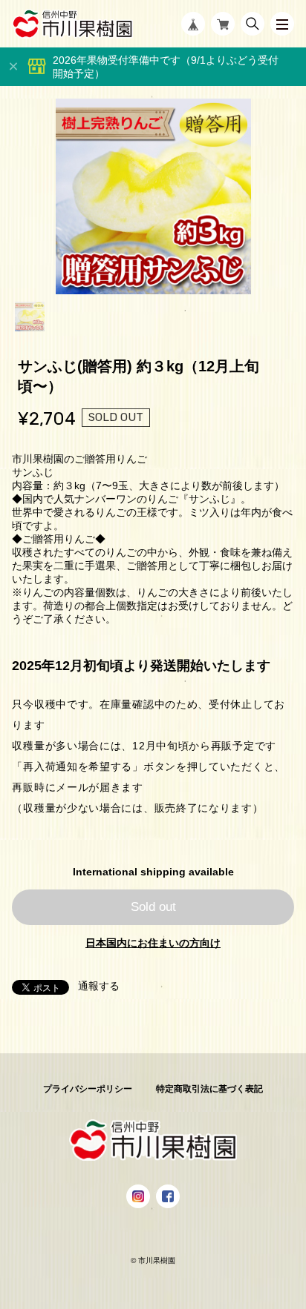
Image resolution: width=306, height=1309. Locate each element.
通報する (99, 986)
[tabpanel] (153, 196)
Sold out (153, 907)
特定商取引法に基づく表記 (209, 1089)
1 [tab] (30, 316)
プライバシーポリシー (87, 1089)
